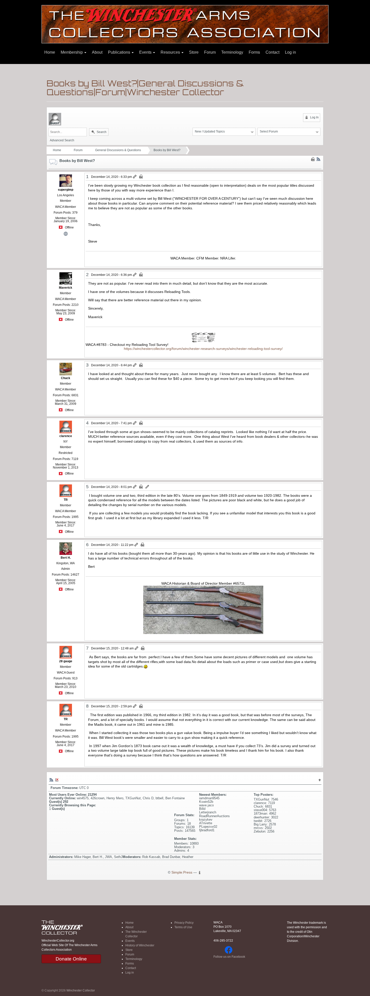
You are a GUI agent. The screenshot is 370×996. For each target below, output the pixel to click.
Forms (254, 52)
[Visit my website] (65, 233)
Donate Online (71, 958)
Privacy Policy (184, 922)
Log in (290, 52)
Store (194, 52)
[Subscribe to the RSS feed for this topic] (318, 159)
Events (146, 52)
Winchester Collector (80, 990)
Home (49, 52)
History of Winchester (139, 945)
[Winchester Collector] (185, 24)
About (97, 52)
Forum (210, 52)
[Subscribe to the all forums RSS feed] (51, 779)
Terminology (232, 52)
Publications (119, 52)
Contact (272, 52)
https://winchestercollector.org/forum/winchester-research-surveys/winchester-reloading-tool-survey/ (203, 349)
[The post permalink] (135, 177)
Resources (171, 52)
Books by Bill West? (167, 150)
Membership (72, 52)
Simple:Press (181, 872)
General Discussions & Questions (118, 150)
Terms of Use (183, 927)
